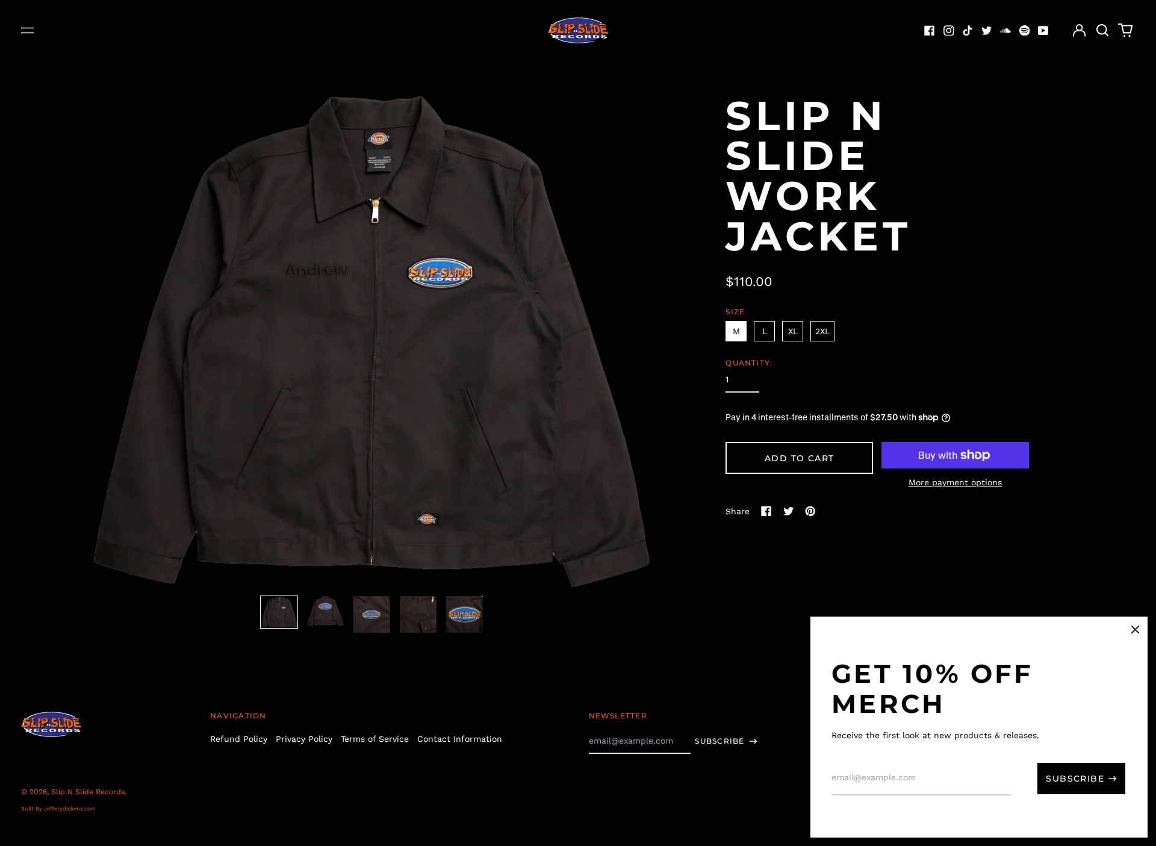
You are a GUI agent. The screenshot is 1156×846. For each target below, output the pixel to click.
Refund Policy (238, 739)
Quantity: (749, 362)
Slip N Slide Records (88, 792)
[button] (1102, 30)
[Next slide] (633, 341)
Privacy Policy (304, 739)
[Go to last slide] (110, 341)
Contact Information (459, 739)
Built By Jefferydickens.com (58, 809)
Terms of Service (375, 739)
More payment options (955, 482)
